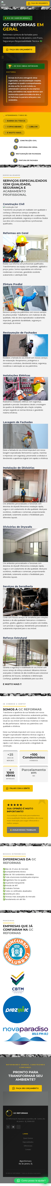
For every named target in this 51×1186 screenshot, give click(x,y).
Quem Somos (28, 1138)
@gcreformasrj (25, 1161)
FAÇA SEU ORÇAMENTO (39, 3)
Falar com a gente (20, 788)
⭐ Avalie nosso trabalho (23, 830)
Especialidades (28, 1142)
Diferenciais (28, 1146)
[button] (31, 1180)
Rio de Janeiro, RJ (25, 1164)
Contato (28, 1149)
